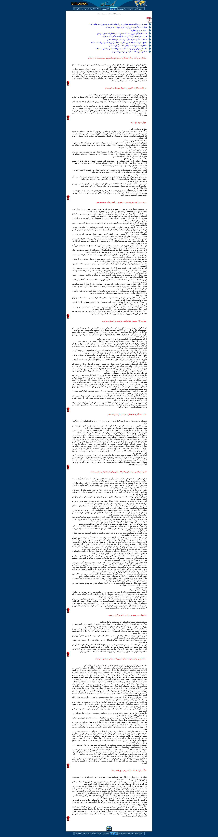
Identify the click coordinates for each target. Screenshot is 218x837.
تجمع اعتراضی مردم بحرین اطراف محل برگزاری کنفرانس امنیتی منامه (119, 42)
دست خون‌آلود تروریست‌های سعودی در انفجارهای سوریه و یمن (122, 33)
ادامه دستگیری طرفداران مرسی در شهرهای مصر (127, 39)
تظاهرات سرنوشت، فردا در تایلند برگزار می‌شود (128, 45)
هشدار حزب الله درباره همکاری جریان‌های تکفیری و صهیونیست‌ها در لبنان (118, 24)
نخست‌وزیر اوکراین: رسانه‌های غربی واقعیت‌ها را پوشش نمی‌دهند (121, 49)
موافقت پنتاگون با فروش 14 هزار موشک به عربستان (126, 27)
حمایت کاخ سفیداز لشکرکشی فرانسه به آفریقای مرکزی (125, 36)
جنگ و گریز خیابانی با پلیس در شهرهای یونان (129, 52)
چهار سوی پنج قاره (139, 30)
